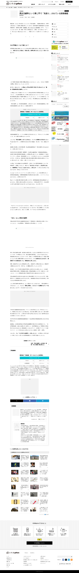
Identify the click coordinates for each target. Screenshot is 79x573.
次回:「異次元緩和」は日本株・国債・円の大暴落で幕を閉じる (39, 344)
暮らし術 (55, 26)
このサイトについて (27, 556)
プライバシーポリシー (44, 559)
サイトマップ (42, 563)
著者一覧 (8, 565)
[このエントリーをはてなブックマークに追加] (69, 559)
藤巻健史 (23, 423)
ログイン (63, 1)
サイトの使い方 (26, 558)
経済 (29, 17)
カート (57, 1)
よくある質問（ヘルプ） (27, 565)
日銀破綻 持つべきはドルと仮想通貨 (31, 27)
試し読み (21, 17)
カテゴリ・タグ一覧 (10, 563)
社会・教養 (10, 7)
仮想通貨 (32, 17)
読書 (54, 31)
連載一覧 (8, 561)
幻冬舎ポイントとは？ (27, 563)
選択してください (42, 419)
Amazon (27, 117)
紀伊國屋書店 (27, 363)
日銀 (26, 17)
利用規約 (42, 558)
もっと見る (66, 98)
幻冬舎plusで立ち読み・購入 (34, 114)
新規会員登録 (69, 1)
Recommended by (42, 514)
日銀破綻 (15, 7)
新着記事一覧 (9, 558)
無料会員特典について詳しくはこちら (40, 546)
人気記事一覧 (9, 559)
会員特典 (25, 561)
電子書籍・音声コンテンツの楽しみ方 (30, 559)
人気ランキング (41, 4)
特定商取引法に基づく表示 (45, 561)
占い (66, 104)
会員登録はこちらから (40, 542)
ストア (69, 4)
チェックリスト (60, 104)
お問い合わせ (42, 556)
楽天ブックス (41, 117)
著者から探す (62, 4)
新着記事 (33, 4)
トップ (8, 556)
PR (47, 467)
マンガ (55, 34)
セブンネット (41, 363)
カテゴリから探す (52, 4)
